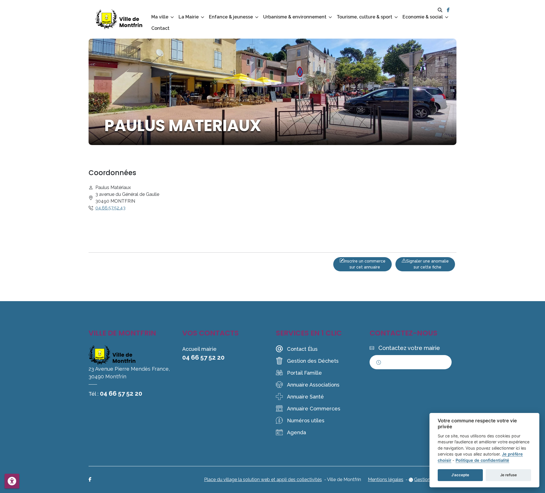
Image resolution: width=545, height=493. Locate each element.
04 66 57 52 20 (121, 393)
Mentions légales (385, 479)
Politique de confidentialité (482, 460)
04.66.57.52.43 (110, 208)
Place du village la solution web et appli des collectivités (263, 479)
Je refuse (508, 475)
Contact (160, 28)
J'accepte (460, 475)
